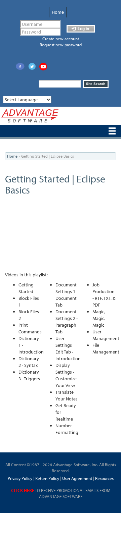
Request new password (61, 44)
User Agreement (77, 478)
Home (58, 12)
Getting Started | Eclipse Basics (55, 184)
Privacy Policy (20, 478)
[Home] (29, 115)
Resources (104, 478)
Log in (83, 28)
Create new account (60, 38)
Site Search (95, 84)
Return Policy (46, 478)
